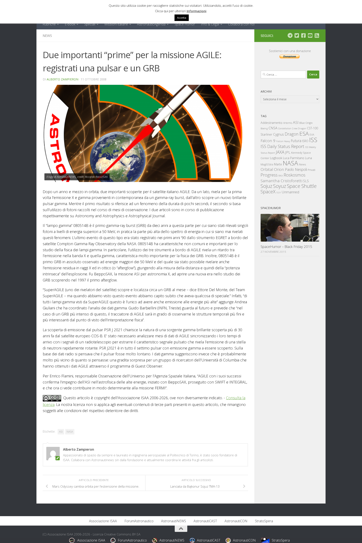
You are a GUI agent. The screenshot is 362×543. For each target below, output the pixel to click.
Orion (279, 169)
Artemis (287, 123)
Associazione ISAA (103, 521)
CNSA (273, 128)
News (47, 35)
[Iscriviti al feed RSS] (316, 35)
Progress (269, 175)
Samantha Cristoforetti (281, 180)
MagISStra (267, 164)
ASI (61, 431)
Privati (311, 170)
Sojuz (266, 185)
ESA (304, 133)
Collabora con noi (241, 24)
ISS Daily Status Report (282, 146)
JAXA (280, 152)
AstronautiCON (236, 521)
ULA (278, 192)
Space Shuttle (302, 185)
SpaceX (268, 191)
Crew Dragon (299, 128)
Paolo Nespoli (296, 169)
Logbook (276, 158)
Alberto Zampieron (62, 79)
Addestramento (271, 123)
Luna (308, 158)
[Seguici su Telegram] (289, 35)
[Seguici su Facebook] (303, 35)
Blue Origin (306, 123)
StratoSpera (264, 521)
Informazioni (196, 11)
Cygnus (278, 134)
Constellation (284, 128)
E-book (70, 24)
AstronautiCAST (205, 521)
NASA (70, 431)
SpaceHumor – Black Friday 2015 (286, 246)
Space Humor (185, 24)
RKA (280, 175)
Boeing (264, 128)
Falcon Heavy (283, 141)
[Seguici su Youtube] (310, 35)
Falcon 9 (268, 140)
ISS (313, 140)
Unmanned (290, 192)
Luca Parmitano (293, 158)
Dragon (292, 134)
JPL (287, 152)
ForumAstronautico (139, 521)
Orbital (267, 169)
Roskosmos (294, 175)
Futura (296, 140)
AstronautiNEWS (173, 521)
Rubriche (49, 24)
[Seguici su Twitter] (296, 35)
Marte (278, 164)
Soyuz (279, 186)
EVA (312, 134)
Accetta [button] (181, 18)
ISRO (305, 141)
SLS (306, 181)
